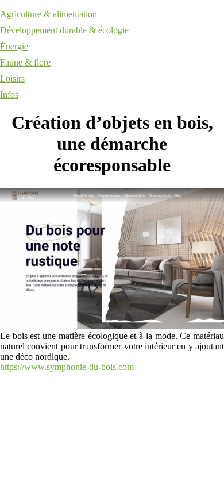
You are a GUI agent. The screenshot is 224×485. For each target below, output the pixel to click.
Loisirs (12, 78)
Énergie (14, 46)
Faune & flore (25, 62)
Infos (9, 94)
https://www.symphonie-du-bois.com (67, 367)
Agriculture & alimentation (48, 14)
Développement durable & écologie (64, 30)
